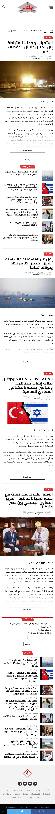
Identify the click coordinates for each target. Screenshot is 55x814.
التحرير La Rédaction (38, 58)
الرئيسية (50, 31)
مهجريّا (46, 794)
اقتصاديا (28, 790)
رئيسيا (46, 790)
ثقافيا (25, 794)
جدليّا (38, 797)
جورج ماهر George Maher (36, 514)
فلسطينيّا (35, 794)
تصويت (27, 644)
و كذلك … (28, 797)
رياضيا (17, 794)
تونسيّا (38, 790)
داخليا (8, 790)
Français (16, 797)
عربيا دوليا (43, 31)
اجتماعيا (18, 790)
